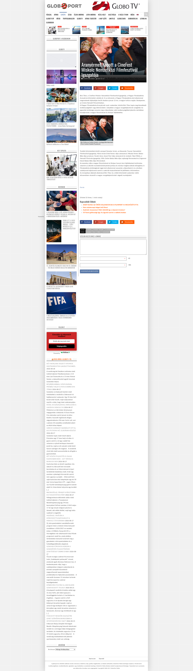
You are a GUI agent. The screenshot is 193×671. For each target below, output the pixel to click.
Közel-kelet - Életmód (112, 27)
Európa (89, 229)
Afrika (84, 26)
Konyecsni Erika (89, 78)
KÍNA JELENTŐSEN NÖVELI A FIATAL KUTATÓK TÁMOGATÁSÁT (63, 30)
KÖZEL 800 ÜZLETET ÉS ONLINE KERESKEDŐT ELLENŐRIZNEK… (111, 31)
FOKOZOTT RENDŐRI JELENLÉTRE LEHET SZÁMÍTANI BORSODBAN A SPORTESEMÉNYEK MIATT (59, 618)
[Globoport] (64, 6)
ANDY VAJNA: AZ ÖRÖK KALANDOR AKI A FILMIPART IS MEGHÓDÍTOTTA (110, 205)
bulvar (88, 232)
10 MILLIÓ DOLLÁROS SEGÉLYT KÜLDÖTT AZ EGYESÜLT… (136, 29)
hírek (99, 232)
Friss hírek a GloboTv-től (62, 359)
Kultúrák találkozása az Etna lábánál (58, 144)
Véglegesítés (62, 346)
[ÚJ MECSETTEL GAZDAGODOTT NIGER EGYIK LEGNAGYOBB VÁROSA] (62, 278)
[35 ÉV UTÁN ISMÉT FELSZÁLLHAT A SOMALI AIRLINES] (76, 30)
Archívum (51, 649)
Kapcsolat (101, 658)
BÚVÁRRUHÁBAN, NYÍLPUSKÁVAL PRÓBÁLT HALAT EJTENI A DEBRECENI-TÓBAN (61, 386)
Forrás (82, 187)
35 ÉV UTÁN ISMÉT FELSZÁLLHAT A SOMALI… (87, 29)
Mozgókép (105, 232)
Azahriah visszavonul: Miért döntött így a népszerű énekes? (104, 210)
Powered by (142, 216)
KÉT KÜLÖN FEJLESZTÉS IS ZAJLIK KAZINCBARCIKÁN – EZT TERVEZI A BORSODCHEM (60, 459)
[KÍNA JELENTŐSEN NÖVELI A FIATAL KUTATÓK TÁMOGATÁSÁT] (52, 30)
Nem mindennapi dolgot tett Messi (95, 207)
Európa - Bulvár (98, 229)
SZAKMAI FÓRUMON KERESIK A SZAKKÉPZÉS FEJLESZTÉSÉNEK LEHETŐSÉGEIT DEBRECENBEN (59, 549)
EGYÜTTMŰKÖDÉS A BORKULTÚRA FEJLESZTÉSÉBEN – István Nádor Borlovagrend (60, 125)
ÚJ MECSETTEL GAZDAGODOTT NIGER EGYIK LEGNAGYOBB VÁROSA (60, 287)
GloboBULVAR (109, 229)
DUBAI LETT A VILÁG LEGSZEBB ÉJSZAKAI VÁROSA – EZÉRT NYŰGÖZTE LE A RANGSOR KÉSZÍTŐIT (69, 224)
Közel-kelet (134, 26)
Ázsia (59, 26)
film (94, 232)
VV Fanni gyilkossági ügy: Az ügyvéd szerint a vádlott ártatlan (104, 212)
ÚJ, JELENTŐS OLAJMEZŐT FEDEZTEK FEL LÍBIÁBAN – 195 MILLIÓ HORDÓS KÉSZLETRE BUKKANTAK (61, 267)
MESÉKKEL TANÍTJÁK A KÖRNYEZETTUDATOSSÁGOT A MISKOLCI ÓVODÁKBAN (58, 518)
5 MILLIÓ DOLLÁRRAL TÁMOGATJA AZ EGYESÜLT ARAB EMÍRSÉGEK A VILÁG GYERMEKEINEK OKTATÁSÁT (61, 317)
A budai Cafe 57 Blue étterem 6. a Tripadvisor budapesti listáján (61, 104)
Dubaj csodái (50, 85)
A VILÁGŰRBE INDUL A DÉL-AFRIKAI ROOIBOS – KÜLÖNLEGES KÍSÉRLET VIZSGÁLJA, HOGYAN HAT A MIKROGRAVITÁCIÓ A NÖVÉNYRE (61, 214)
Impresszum (92, 658)
